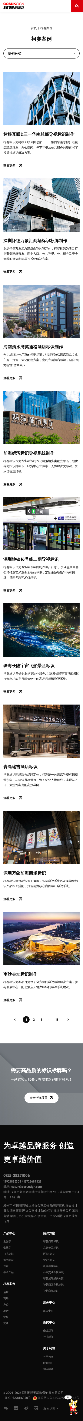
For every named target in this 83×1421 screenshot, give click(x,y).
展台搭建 (9, 1211)
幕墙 (75, 1211)
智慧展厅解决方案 (53, 1278)
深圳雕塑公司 (63, 1211)
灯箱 (6, 1266)
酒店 (6, 1292)
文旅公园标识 (51, 1247)
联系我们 (48, 1362)
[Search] (77, 6)
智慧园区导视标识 (53, 1284)
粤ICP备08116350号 (18, 1398)
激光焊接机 (57, 1205)
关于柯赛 (48, 1356)
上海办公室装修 (39, 1205)
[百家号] (36, 1408)
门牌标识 (8, 1253)
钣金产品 (8, 1272)
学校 (6, 1316)
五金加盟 (56, 1216)
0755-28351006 (16, 1175)
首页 (34, 28)
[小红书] (16, 1408)
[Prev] (14, 1019)
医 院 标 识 (49, 1253)
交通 (6, 1323)
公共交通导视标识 (53, 1272)
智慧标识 (8, 1259)
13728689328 (33, 1181)
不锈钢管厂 (41, 1216)
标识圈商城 (20, 1205)
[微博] (26, 1408)
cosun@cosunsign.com (26, 1186)
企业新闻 (48, 1330)
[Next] (68, 1019)
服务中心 (48, 1310)
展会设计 (71, 1205)
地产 (6, 1310)
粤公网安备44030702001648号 (58, 1398)
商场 (6, 1298)
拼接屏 (20, 1211)
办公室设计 (33, 1211)
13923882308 (12, 1181)
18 (57, 1020)
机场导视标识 (51, 1266)
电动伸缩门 (10, 1216)
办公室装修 (26, 1216)
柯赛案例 (46, 28)
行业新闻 (48, 1336)
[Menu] (65, 6)
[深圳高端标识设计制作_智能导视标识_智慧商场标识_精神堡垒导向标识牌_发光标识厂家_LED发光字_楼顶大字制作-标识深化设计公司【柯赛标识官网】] (13, 6)
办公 (6, 1304)
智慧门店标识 (51, 1241)
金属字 (7, 1247)
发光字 (7, 1205)
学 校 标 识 (49, 1259)
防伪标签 (47, 1211)
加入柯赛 (48, 1369)
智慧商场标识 (51, 1290)
